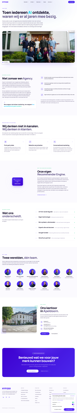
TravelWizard (37, 392)
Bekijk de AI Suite (44, 371)
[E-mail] (9, 397)
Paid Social (23, 394)
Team (50, 392)
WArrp (36, 398)
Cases (44, 2)
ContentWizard (38, 394)
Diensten (25, 2)
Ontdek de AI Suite (41, 194)
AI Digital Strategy (24, 390)
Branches (38, 2)
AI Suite (31, 2)
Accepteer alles (69, 409)
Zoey (36, 400)
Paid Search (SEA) (24, 392)
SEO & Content (24, 396)
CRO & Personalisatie (25, 400)
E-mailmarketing (24, 398)
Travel (64, 392)
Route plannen (55, 333)
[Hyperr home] (5, 2)
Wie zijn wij (51, 390)
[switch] (73, 404)
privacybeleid (60, 400)
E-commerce (65, 390)
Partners (51, 394)
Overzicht (72, 395)
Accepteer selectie (57, 409)
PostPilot (37, 396)
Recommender (38, 390)
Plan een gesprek (32, 371)
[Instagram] (6, 397)
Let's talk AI (71, 2)
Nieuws (50, 398)
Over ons (49, 2)
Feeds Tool (37, 402)
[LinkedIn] (3, 397)
